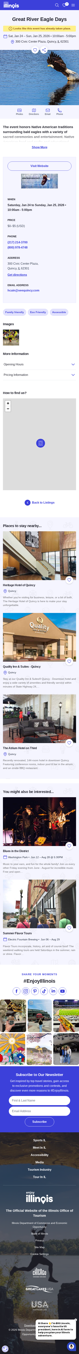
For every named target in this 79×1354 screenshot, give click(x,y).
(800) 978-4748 (18, 247)
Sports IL (39, 1140)
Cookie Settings (39, 1254)
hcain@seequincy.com (23, 290)
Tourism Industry (39, 1169)
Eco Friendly (38, 312)
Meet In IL (39, 1147)
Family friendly (14, 312)
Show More (39, 147)
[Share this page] (44, 50)
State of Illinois (39, 1233)
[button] (40, 443)
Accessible (59, 312)
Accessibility (40, 1155)
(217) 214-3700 (18, 242)
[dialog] (5, 1349)
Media (39, 1162)
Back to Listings (43, 502)
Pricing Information (16, 374)
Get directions (17, 274)
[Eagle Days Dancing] (11, 338)
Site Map (39, 1247)
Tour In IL (39, 1177)
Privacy (39, 1240)
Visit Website (39, 166)
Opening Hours (14, 364)
